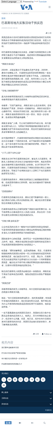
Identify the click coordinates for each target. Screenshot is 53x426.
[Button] (49, 33)
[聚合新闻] (37, 379)
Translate (43, 2)
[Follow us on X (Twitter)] (3, 379)
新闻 (3, 18)
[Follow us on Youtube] (9, 379)
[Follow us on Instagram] (20, 379)
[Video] (20, 423)
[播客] (43, 379)
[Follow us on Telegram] (31, 379)
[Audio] (32, 423)
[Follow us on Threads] (26, 379)
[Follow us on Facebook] (15, 379)
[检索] (44, 423)
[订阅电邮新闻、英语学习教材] (3, 385)
